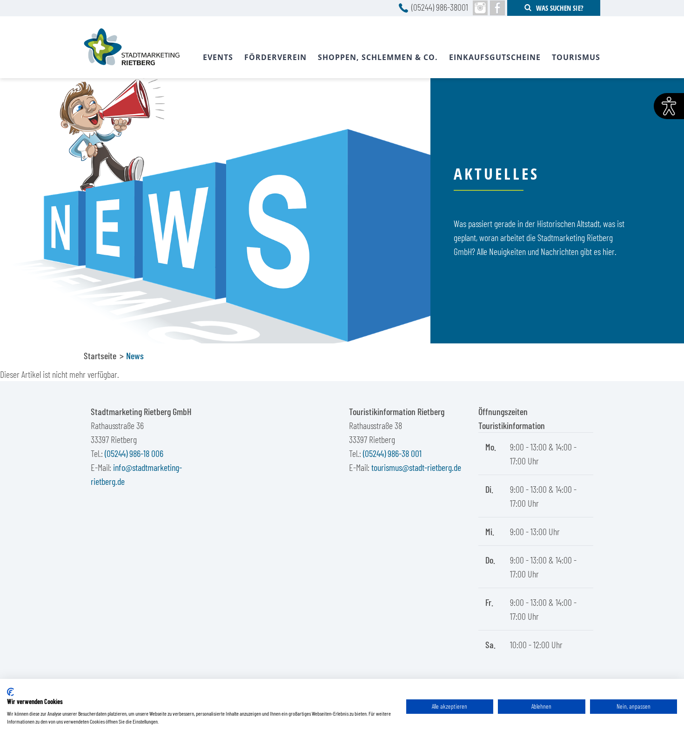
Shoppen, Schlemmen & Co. (378, 57)
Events (218, 57)
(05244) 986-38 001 (392, 453)
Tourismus (576, 57)
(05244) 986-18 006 (134, 453)
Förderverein (275, 57)
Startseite (100, 355)
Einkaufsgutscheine (495, 57)
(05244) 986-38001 (439, 7)
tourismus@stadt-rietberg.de (416, 467)
